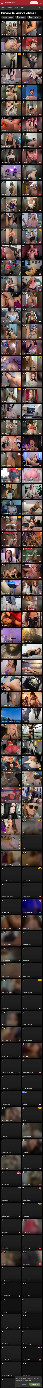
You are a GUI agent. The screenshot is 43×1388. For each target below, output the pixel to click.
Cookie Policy (28, 1380)
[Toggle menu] (2, 2)
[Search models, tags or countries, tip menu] (40, 7)
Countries (22, 17)
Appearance (9, 17)
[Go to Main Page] (13, 3)
